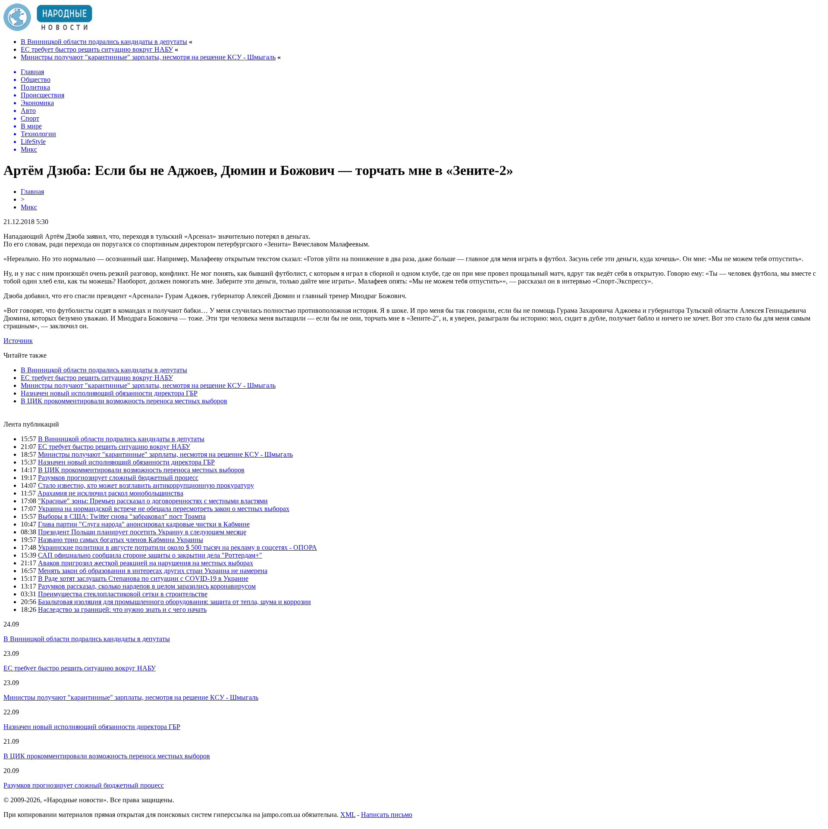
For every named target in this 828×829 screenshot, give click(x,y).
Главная (32, 191)
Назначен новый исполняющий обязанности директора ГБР (109, 393)
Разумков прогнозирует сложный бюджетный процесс (118, 477)
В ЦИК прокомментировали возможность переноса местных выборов (124, 401)
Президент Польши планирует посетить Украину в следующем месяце (142, 532)
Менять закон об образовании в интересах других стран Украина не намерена (152, 570)
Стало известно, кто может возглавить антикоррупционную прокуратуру (146, 485)
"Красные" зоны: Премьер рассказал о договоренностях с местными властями (153, 501)
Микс (29, 207)
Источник (18, 340)
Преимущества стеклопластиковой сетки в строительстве (122, 594)
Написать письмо (386, 814)
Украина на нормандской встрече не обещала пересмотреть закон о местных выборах (163, 508)
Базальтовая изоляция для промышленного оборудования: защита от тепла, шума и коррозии (174, 601)
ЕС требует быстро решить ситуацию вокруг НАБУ (97, 49)
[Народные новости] (47, 28)
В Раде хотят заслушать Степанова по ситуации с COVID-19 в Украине (143, 578)
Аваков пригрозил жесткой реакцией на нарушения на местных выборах (145, 563)
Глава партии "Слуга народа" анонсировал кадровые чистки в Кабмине (144, 524)
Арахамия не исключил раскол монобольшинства (110, 493)
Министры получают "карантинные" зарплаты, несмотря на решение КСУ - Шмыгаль (148, 57)
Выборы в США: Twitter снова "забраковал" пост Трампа (122, 516)
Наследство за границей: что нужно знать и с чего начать (122, 609)
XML (347, 814)
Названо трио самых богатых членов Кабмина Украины (120, 539)
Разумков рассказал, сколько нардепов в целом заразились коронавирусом (147, 586)
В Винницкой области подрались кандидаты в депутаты (104, 41)
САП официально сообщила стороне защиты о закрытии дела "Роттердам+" (150, 555)
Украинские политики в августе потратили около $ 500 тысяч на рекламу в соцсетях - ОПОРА (177, 547)
